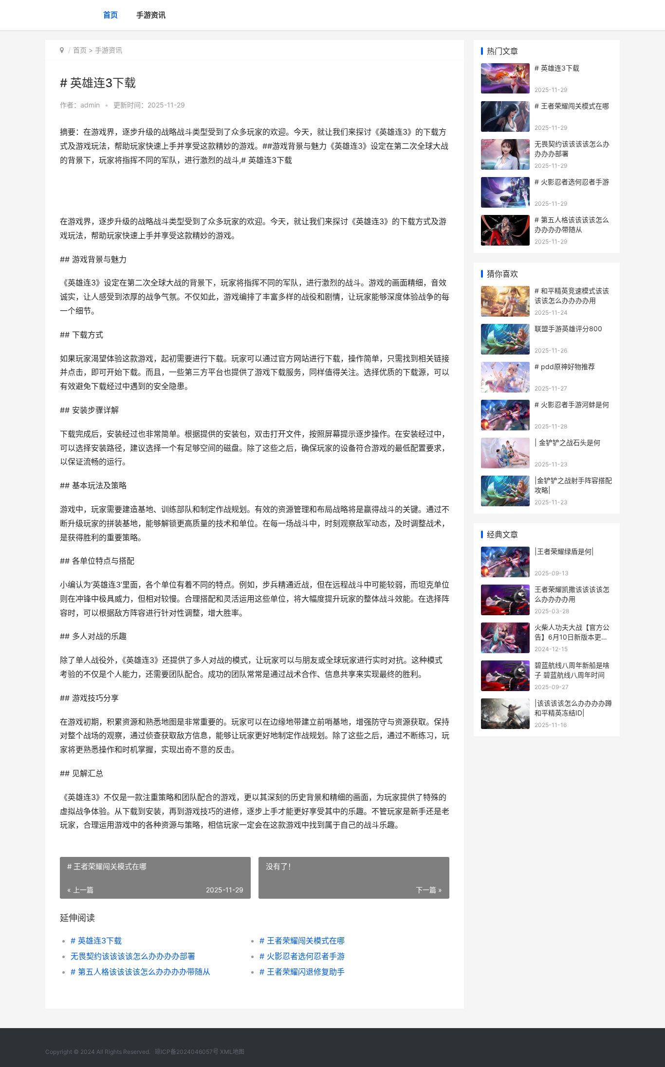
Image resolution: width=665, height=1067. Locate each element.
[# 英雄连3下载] (505, 69)
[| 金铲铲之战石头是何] (505, 444)
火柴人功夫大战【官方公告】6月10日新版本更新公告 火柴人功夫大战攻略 (573, 636)
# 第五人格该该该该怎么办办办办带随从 (140, 972)
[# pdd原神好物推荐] (505, 368)
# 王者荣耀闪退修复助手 (302, 972)
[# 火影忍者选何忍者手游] (505, 183)
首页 (110, 14)
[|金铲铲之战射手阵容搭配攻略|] (505, 482)
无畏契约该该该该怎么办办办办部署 (133, 956)
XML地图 (232, 1051)
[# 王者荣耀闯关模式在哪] (505, 107)
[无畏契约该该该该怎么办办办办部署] (505, 145)
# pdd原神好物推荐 (565, 366)
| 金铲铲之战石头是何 (567, 442)
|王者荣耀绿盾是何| (564, 551)
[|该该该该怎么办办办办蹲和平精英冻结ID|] (505, 704)
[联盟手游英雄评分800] (505, 330)
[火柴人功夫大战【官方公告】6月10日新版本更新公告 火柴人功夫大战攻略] (505, 628)
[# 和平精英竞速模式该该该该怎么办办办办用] (505, 292)
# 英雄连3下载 (96, 940)
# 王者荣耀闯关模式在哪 (302, 940)
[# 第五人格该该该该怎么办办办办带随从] (505, 221)
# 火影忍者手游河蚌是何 (572, 404)
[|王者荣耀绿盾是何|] (505, 553)
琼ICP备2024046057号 (187, 1051)
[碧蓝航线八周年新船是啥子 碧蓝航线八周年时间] (505, 666)
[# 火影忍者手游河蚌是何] (505, 406)
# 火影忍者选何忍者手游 (302, 956)
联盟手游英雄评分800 (568, 328)
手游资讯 (151, 14)
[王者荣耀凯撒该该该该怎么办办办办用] (505, 591)
